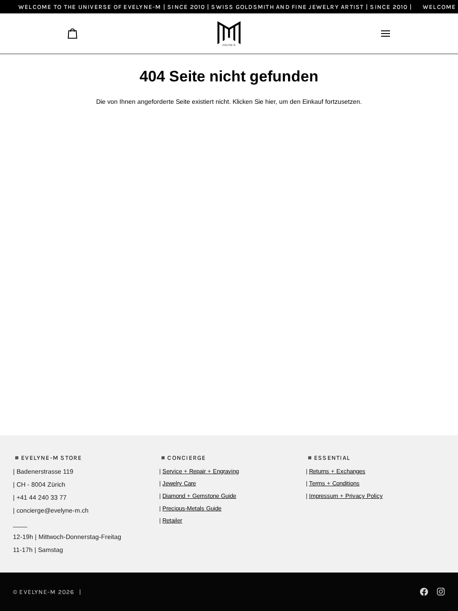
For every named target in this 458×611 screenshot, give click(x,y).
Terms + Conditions (334, 483)
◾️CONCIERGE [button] (182, 457)
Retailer (172, 520)
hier (270, 101)
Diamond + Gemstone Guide (199, 495)
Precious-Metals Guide (191, 508)
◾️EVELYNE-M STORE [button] (47, 457)
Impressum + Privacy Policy (346, 495)
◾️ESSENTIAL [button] (328, 457)
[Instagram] (441, 592)
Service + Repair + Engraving (200, 471)
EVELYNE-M (37, 591)
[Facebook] (424, 592)
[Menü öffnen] (382, 33)
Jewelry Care (179, 483)
